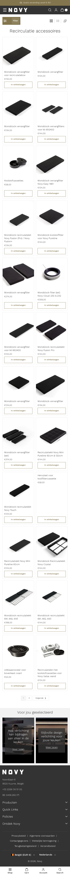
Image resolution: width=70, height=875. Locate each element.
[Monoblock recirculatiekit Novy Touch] (18, 487)
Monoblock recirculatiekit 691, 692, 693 (17, 617)
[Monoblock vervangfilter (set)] (18, 433)
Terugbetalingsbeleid (25, 846)
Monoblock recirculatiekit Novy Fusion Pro (51, 348)
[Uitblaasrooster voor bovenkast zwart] (18, 651)
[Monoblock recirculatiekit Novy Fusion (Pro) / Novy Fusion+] (18, 216)
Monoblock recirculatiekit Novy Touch (17, 508)
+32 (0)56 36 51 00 (12, 789)
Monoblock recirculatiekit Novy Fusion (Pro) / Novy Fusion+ (17, 238)
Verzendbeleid (48, 846)
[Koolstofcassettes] (18, 161)
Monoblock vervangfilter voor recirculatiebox (17, 73)
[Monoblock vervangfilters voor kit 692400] (51, 107)
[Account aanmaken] (56, 9)
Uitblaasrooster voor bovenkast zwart (15, 671)
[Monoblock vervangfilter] (51, 53)
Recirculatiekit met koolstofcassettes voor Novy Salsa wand (50, 673)
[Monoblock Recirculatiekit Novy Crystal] (51, 542)
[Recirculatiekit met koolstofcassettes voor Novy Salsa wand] (51, 651)
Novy (39, 861)
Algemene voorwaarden (42, 835)
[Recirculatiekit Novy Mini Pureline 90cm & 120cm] (51, 433)
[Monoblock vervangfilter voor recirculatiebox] (18, 53)
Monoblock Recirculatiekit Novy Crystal (51, 563)
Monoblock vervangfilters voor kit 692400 (51, 128)
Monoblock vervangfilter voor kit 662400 (17, 348)
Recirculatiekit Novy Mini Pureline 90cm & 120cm (50, 454)
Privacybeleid (19, 835)
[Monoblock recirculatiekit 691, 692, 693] (18, 596)
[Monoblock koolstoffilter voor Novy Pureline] (51, 216)
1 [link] (23, 698)
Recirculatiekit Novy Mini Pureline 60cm (17, 563)
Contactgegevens (19, 840)
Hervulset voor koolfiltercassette (47, 477)
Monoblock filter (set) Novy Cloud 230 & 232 (49, 294)
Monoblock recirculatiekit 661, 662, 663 (51, 617)
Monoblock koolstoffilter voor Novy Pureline (50, 237)
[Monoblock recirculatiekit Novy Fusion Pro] (51, 328)
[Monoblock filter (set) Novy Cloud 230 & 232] (51, 273)
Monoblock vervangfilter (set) (17, 454)
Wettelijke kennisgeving (44, 840)
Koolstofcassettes (13, 180)
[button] (4, 9)
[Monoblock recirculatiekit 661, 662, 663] (51, 596)
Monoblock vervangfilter (50, 72)
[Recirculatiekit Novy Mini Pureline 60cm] (18, 542)
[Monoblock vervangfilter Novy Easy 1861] (51, 161)
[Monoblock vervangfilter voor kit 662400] (18, 328)
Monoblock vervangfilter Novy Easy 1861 (50, 182)
